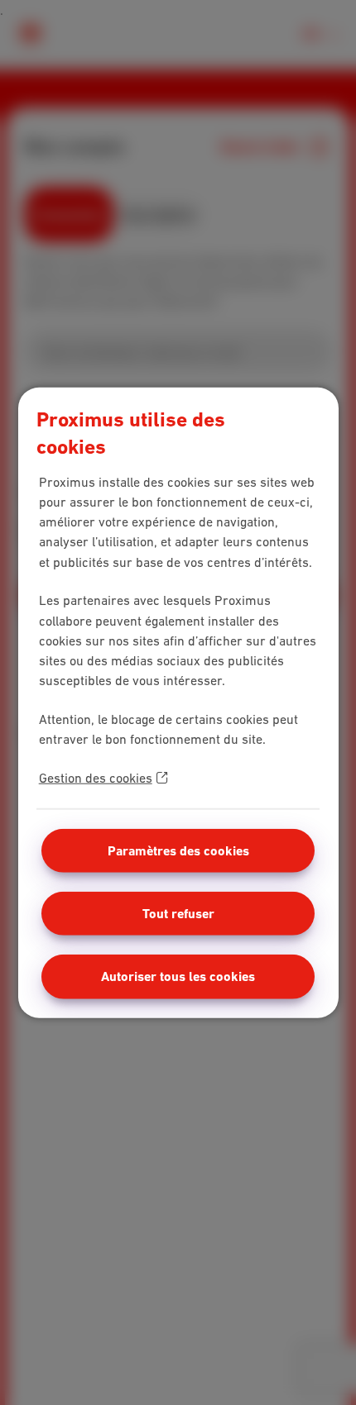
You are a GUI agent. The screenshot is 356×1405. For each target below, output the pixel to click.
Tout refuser (178, 913)
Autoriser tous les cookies (178, 976)
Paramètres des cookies (178, 850)
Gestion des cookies (95, 776)
